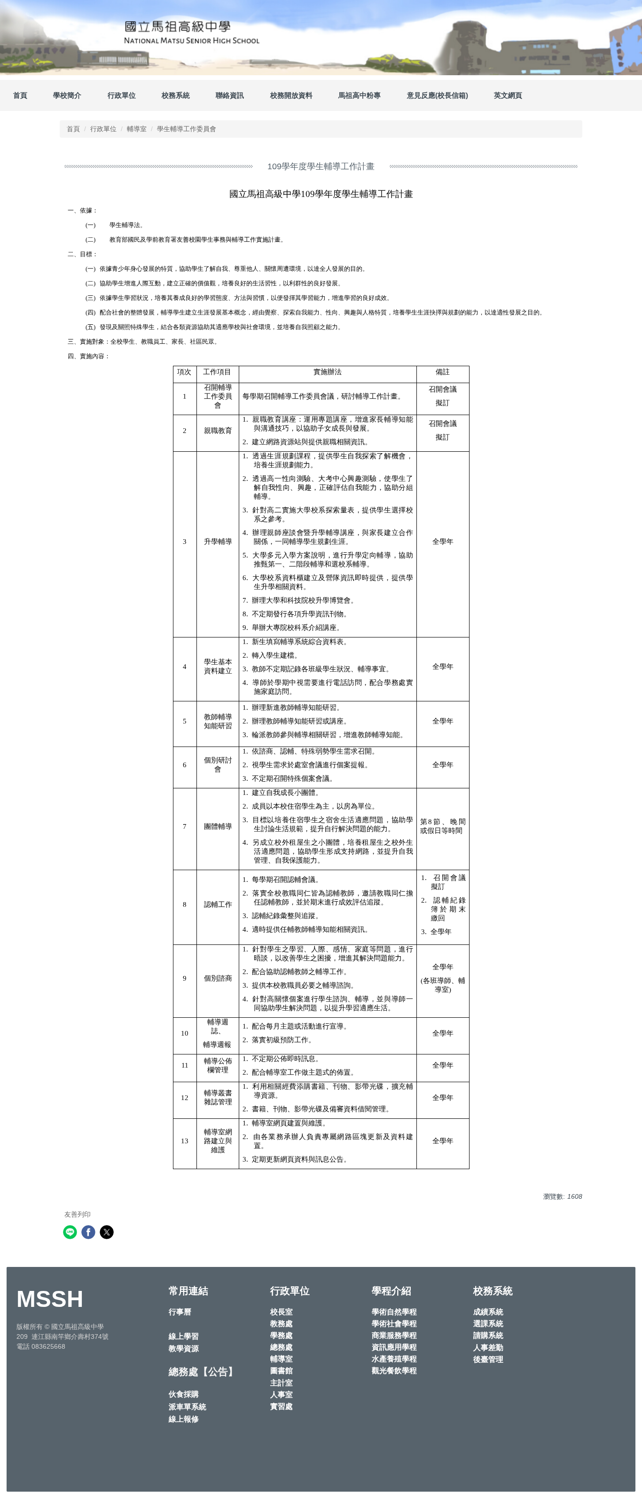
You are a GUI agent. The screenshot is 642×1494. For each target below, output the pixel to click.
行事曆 (180, 1312)
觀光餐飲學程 (394, 1371)
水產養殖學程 (394, 1359)
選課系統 (488, 1324)
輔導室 (137, 129)
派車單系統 (187, 1407)
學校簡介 (67, 95)
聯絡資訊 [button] (230, 95)
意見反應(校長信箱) (437, 95)
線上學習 (184, 1336)
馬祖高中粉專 (359, 95)
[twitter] (108, 1233)
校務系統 (176, 95)
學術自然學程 (394, 1312)
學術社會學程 (394, 1324)
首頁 (20, 95)
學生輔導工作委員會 (186, 129)
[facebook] (89, 1233)
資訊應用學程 (394, 1347)
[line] (71, 1233)
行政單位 (103, 129)
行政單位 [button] (122, 95)
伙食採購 (184, 1394)
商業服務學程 (394, 1335)
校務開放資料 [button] (291, 95)
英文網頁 (508, 95)
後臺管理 (488, 1359)
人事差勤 (488, 1348)
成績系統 (488, 1312)
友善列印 (77, 1214)
